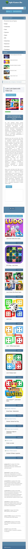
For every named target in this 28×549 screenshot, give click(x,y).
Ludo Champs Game (11, 373)
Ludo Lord (8, 319)
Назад (13, 208)
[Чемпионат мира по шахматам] (14, 429)
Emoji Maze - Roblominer (12, 411)
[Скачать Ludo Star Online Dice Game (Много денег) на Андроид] (14, 228)
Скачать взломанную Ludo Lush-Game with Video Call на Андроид (14, 117)
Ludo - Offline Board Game (13, 346)
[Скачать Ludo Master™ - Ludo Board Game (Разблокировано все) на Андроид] (14, 389)
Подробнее (19, 242)
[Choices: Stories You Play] (14, 418)
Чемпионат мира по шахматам (11, 432)
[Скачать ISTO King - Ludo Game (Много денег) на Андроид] (14, 254)
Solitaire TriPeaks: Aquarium (13, 453)
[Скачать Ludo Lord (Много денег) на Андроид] (14, 308)
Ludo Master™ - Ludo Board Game (13, 400)
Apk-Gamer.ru (13, 547)
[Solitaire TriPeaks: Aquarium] (14, 450)
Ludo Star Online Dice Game (13, 238)
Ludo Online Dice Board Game (13, 292)
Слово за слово (10, 443)
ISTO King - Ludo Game (12, 265)
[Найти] (24, 8)
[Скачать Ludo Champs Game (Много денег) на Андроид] (14, 362)
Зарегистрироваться (17, 11)
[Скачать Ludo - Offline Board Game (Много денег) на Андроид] (14, 335)
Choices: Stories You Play (12, 421)
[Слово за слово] (14, 440)
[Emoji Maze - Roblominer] (14, 408)
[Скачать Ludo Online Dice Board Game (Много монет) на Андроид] (14, 281)
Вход (9, 11)
